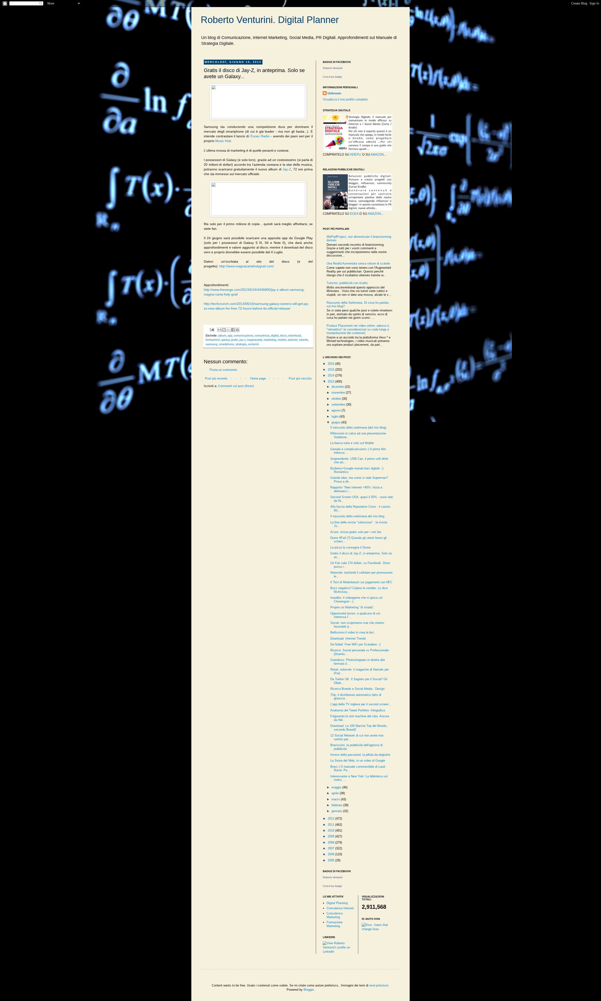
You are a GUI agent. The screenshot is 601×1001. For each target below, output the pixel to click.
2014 (331, 375)
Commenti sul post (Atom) (236, 386)
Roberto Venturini (332, 68)
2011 (331, 824)
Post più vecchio (300, 378)
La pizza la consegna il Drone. (350, 547)
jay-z (242, 339)
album (222, 335)
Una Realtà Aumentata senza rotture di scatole (358, 263)
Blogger (309, 989)
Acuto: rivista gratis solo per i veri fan (355, 532)
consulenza (262, 335)
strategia (241, 344)
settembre (338, 404)
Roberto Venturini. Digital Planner (270, 20)
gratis (234, 339)
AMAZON (377, 154)
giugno (336, 422)
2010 (331, 830)
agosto (336, 410)
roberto (303, 339)
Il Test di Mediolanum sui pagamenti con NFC (361, 582)
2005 (331, 860)
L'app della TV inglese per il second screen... (360, 704)
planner (292, 339)
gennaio (337, 811)
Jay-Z (287, 169)
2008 (331, 842)
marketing (270, 339)
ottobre (336, 398)
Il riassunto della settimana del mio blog (357, 516)
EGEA (354, 213)
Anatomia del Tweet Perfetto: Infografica (357, 710)
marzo (336, 799)
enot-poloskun (378, 985)
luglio (335, 416)
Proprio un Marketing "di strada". (352, 607)
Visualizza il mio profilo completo (345, 99)
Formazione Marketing (335, 924)
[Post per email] (211, 329)
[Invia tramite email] (219, 329)
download (294, 335)
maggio (336, 787)
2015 (331, 369)
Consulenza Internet (340, 908)
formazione (213, 339)
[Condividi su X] (228, 329)
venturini (253, 344)
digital (275, 335)
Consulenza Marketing (335, 915)
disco (283, 335)
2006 (331, 854)
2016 (331, 363)
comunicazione (243, 335)
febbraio (337, 805)
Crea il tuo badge (332, 76)
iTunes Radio (260, 136)
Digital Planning (337, 903)
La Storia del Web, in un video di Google (357, 760)
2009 (331, 836)
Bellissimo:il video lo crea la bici (352, 632)
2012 (331, 818)
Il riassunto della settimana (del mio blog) (358, 427)
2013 (331, 381)
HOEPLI (355, 154)
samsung (211, 344)
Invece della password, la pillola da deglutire (360, 754)
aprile (335, 793)
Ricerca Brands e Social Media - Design (357, 688)
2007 (331, 848)
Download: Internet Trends (348, 638)
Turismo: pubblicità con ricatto (347, 283)
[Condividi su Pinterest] (237, 329)
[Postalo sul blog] (224, 329)
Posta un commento (223, 370)
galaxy (225, 339)
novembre (338, 392)
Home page (258, 378)
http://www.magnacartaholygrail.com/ (246, 266)
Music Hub (223, 141)
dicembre (338, 386)
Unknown (334, 93)
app (229, 335)
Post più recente (216, 378)
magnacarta (254, 339)
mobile (282, 339)
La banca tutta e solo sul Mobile (352, 443)
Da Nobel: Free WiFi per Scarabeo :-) (355, 644)
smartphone (226, 344)
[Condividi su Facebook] (233, 329)
